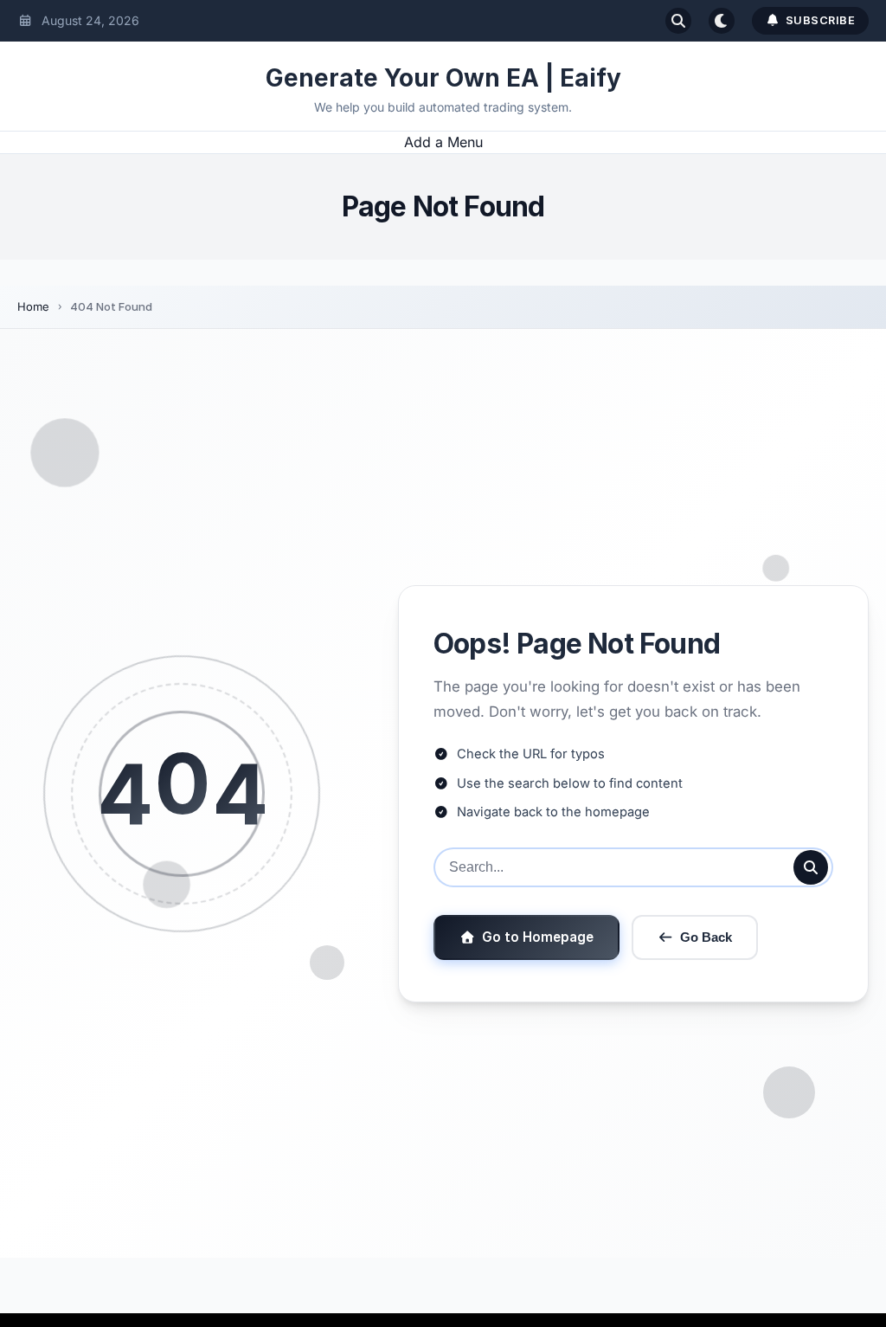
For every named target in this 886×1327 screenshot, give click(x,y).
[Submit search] (810, 867)
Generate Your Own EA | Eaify (443, 78)
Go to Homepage (538, 937)
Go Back (706, 937)
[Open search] (678, 21)
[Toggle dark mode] (722, 21)
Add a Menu (443, 142)
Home (33, 306)
